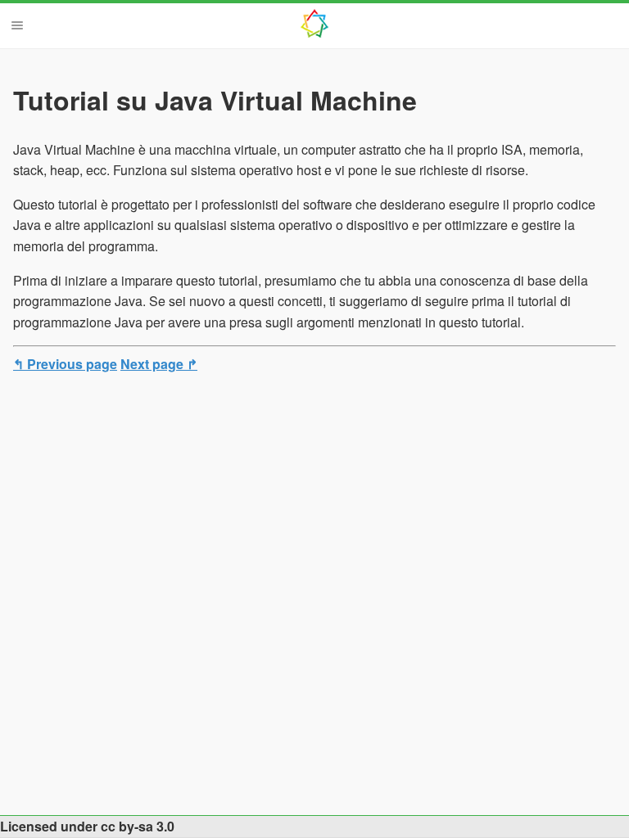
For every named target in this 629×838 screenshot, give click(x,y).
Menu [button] (17, 25)
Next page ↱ (158, 363)
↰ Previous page (65, 363)
